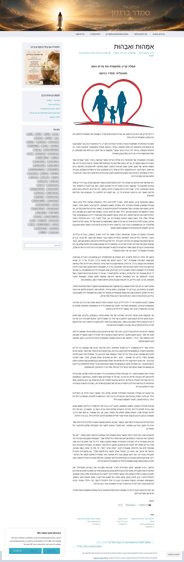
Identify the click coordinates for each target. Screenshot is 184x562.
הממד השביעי (39, 161)
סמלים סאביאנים (43, 205)
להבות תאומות (53, 185)
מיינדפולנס (39, 193)
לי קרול (41, 185)
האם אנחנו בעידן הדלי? (87, 546)
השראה (131, 53)
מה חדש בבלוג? (140, 34)
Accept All (17, 550)
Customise (51, 550)
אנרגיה (45, 146)
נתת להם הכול (54, 104)
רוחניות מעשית (43, 224)
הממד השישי (53, 165)
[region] (35, 542)
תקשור (116, 53)
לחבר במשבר (54, 117)
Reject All (33, 550)
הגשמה (55, 157)
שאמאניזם (54, 228)
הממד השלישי (39, 165)
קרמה (55, 224)
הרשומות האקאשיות (37, 169)
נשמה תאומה (53, 201)
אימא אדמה (54, 142)
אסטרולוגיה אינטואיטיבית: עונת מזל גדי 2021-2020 (125, 542)
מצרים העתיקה (53, 197)
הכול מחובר (122, 518)
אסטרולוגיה (33, 146)
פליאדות (38, 216)
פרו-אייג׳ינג (54, 220)
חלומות (55, 177)
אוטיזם (48, 138)
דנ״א (30, 154)
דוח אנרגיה (41, 154)
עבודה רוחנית (38, 208)
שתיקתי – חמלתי (53, 100)
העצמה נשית (53, 169)
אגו (57, 138)
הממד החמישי (42, 157)
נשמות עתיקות (39, 201)
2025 (39, 134)
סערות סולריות (53, 208)
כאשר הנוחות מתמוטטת (50, 108)
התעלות (44, 173)
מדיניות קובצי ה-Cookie (100, 558)
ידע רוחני (123, 53)
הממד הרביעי (53, 161)
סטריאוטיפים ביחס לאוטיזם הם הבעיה (44, 113)
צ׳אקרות (42, 220)
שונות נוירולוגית (41, 228)
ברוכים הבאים (159, 34)
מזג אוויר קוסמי (53, 193)
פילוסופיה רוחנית (51, 216)
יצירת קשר (80, 34)
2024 (47, 134)
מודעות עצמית (96, 53)
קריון (33, 220)
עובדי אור (54, 212)
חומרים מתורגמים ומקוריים (117, 34)
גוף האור (38, 150)
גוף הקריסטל (53, 154)
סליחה (55, 205)
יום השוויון (54, 181)
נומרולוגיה (39, 197)
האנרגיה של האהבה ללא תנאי (88, 518)
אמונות (30, 142)
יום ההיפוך (33, 177)
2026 (30, 134)
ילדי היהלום (43, 181)
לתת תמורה (95, 34)
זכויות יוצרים (33, 173)
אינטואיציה (41, 142)
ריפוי (32, 224)
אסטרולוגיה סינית (51, 150)
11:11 (55, 134)
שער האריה (54, 232)
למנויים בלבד (53, 189)
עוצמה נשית (84, 53)
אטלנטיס (39, 138)
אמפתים (55, 146)
